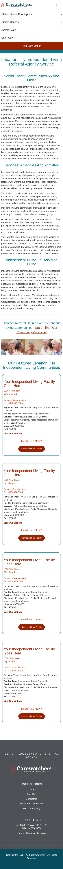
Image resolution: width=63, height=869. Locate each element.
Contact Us (31, 799)
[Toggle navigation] (59, 5)
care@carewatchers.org (33, 833)
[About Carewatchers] (16, 5)
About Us (31, 794)
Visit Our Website (13, 433)
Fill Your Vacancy (31, 808)
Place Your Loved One (31, 803)
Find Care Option (31, 45)
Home (31, 789)
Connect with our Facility (31, 449)
